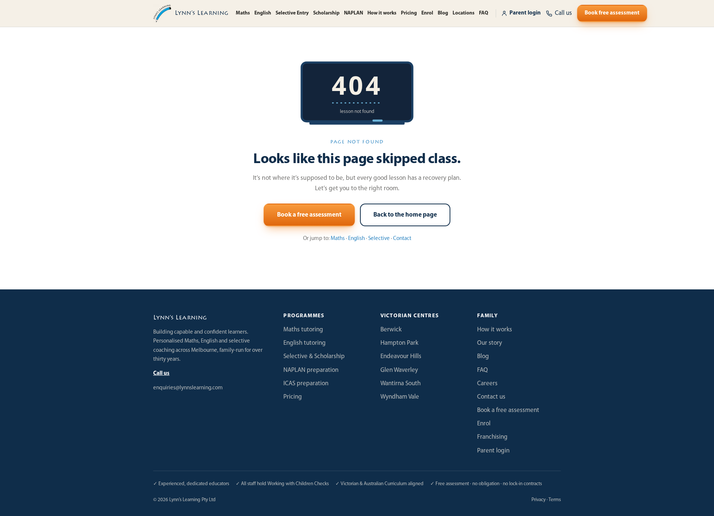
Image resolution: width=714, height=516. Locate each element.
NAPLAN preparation (310, 370)
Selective (379, 238)
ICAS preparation (305, 383)
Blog (443, 13)
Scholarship (326, 13)
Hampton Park (399, 343)
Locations (464, 13)
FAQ (483, 13)
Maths (243, 13)
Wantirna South (400, 383)
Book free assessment (612, 13)
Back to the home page (405, 215)
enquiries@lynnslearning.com (188, 388)
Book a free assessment (309, 215)
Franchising (492, 437)
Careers (487, 383)
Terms (555, 499)
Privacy (538, 499)
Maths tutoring (303, 330)
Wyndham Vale (399, 397)
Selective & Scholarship (314, 356)
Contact (402, 238)
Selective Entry (292, 13)
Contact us (491, 397)
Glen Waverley (399, 370)
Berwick (391, 330)
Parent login (525, 13)
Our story (489, 343)
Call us (161, 373)
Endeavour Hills (400, 356)
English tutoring (304, 343)
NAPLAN (353, 13)
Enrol (427, 13)
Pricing (409, 13)
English (262, 13)
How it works (381, 13)
